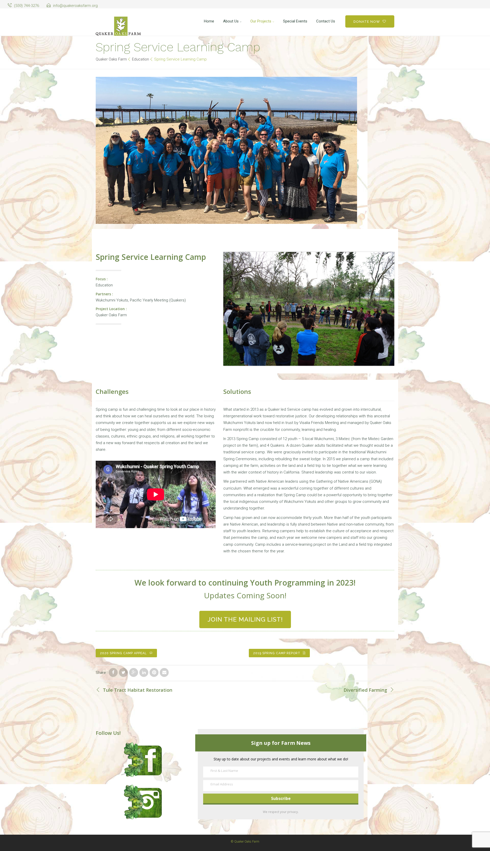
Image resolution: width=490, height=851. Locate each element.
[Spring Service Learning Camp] (113, 672)
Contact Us (325, 21)
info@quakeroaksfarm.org (75, 5)
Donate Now (366, 21)
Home (209, 21)
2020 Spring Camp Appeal (123, 653)
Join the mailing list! (245, 619)
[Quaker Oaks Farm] (118, 26)
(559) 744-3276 (26, 5)
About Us (231, 21)
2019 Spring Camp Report (276, 653)
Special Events (295, 21)
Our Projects (260, 21)
